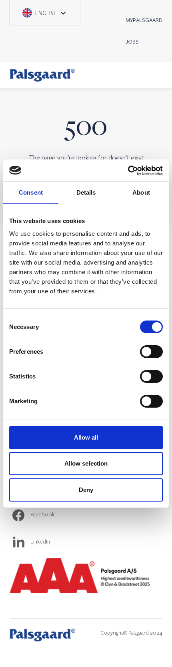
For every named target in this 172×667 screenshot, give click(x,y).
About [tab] (141, 192)
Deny (86, 489)
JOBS (132, 41)
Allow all (86, 437)
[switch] (151, 351)
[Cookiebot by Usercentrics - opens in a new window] (128, 170)
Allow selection (86, 463)
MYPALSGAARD (144, 20)
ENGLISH (49, 8)
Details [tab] (86, 192)
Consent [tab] (31, 192)
